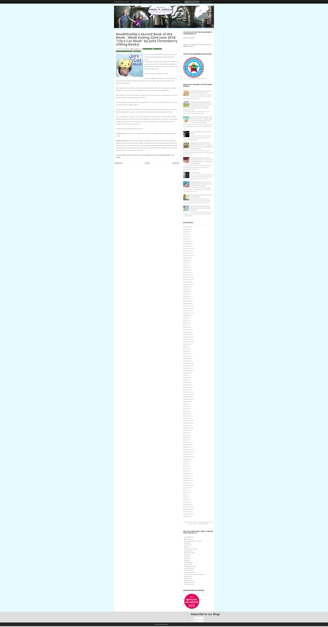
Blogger (206, 523)
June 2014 (185, 406)
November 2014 (187, 394)
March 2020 (186, 241)
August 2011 (186, 488)
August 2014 (186, 401)
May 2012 (185, 466)
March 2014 (186, 413)
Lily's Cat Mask (157, 49)
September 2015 (187, 370)
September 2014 (187, 399)
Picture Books (135, 2)
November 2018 (187, 279)
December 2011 (187, 478)
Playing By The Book (189, 568)
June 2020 (185, 234)
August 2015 (186, 373)
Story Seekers (187, 560)
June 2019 (185, 263)
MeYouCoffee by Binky (189, 582)
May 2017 (185, 322)
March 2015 (186, 385)
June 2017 (185, 320)
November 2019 (187, 251)
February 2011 (186, 502)
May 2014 (185, 409)
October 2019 (186, 253)
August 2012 (186, 459)
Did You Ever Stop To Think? (190, 549)
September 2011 (187, 485)
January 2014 (186, 418)
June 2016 (185, 349)
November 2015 (187, 365)
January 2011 (186, 504)
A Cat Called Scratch (195, 173)
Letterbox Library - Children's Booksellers (194, 574)
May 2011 (185, 495)
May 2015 (185, 380)
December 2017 (187, 306)
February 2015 (186, 387)
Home (147, 163)
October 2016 (186, 339)
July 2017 (185, 318)
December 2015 (187, 363)
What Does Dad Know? (189, 553)
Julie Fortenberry (147, 49)
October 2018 (186, 282)
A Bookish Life (187, 543)
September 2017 (187, 313)
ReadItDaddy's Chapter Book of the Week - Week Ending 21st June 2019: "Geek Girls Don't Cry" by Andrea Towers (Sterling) (201, 184)
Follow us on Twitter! (189, 38)
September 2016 (187, 342)
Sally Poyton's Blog (188, 580)
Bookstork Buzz (188, 578)
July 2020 (185, 231)
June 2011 (185, 492)
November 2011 (187, 480)
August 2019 (186, 258)
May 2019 (185, 265)
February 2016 (186, 358)
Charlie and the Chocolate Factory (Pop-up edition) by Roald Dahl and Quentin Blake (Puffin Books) (200, 208)
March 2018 (186, 298)
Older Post (176, 163)
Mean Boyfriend (188, 564)
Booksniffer (187, 557)
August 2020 (186, 229)
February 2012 (186, 473)
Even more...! (156, 2)
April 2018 (185, 296)
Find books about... (206, 2)
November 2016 (187, 337)
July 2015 (185, 375)
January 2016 (186, 361)
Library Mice (187, 558)
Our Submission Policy (175, 2)
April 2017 (185, 325)
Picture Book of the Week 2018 (124, 51)
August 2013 (186, 430)
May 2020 (185, 236)
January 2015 (186, 389)
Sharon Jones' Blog (188, 570)
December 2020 (187, 227)
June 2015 (185, 377)
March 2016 (186, 356)
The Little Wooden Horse (190, 566)
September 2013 (187, 428)
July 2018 (185, 289)
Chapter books (146, 2)
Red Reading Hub (188, 551)
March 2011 (186, 499)
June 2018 (185, 291)
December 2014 (187, 392)
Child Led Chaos (188, 576)
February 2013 (186, 444)
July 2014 (185, 404)
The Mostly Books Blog (189, 572)
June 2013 (185, 435)
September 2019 (187, 255)
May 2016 (185, 351)
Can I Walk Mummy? (189, 537)
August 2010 (186, 516)
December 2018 (187, 277)
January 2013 (186, 447)
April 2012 (185, 468)
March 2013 (186, 442)
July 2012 (185, 461)
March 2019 (186, 270)
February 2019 (186, 272)
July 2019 (185, 260)
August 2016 (186, 344)
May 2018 (185, 294)
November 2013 (187, 423)
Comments (195, 620)
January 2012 (186, 476)
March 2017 (186, 327)
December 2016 (187, 334)
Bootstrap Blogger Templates (174, 624)
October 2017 (186, 310)
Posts (194, 618)
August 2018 (186, 286)
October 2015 (186, 368)
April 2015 (185, 382)
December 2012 (187, 449)
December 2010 (187, 507)
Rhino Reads (187, 555)
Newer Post (118, 163)
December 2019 (187, 248)
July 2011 (185, 490)
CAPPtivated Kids (188, 562)
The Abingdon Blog (188, 584)
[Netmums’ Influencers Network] (191, 601)
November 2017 (187, 308)
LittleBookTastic (188, 545)
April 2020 (185, 239)
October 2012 (186, 454)
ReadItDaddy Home (121, 2)
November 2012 (187, 452)
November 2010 (187, 509)
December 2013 (187, 421)
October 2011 (186, 483)
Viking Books (137, 51)
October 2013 (186, 425)
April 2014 (185, 411)
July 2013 (185, 432)
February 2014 (186, 416)
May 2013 (185, 437)
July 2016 (185, 346)
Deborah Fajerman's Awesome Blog (192, 541)
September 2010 (187, 514)
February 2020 (186, 243)
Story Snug (186, 547)
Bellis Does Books (188, 539)
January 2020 (186, 246)
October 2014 (186, 397)
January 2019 (186, 275)
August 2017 (186, 315)
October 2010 (186, 511)
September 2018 (187, 284)
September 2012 (187, 456)
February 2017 (186, 330)
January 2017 (186, 332)
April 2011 (185, 497)
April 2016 (185, 353)
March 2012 (186, 471)
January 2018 (186, 303)
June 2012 (185, 464)
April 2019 (185, 267)
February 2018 (186, 301)
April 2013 (185, 440)
